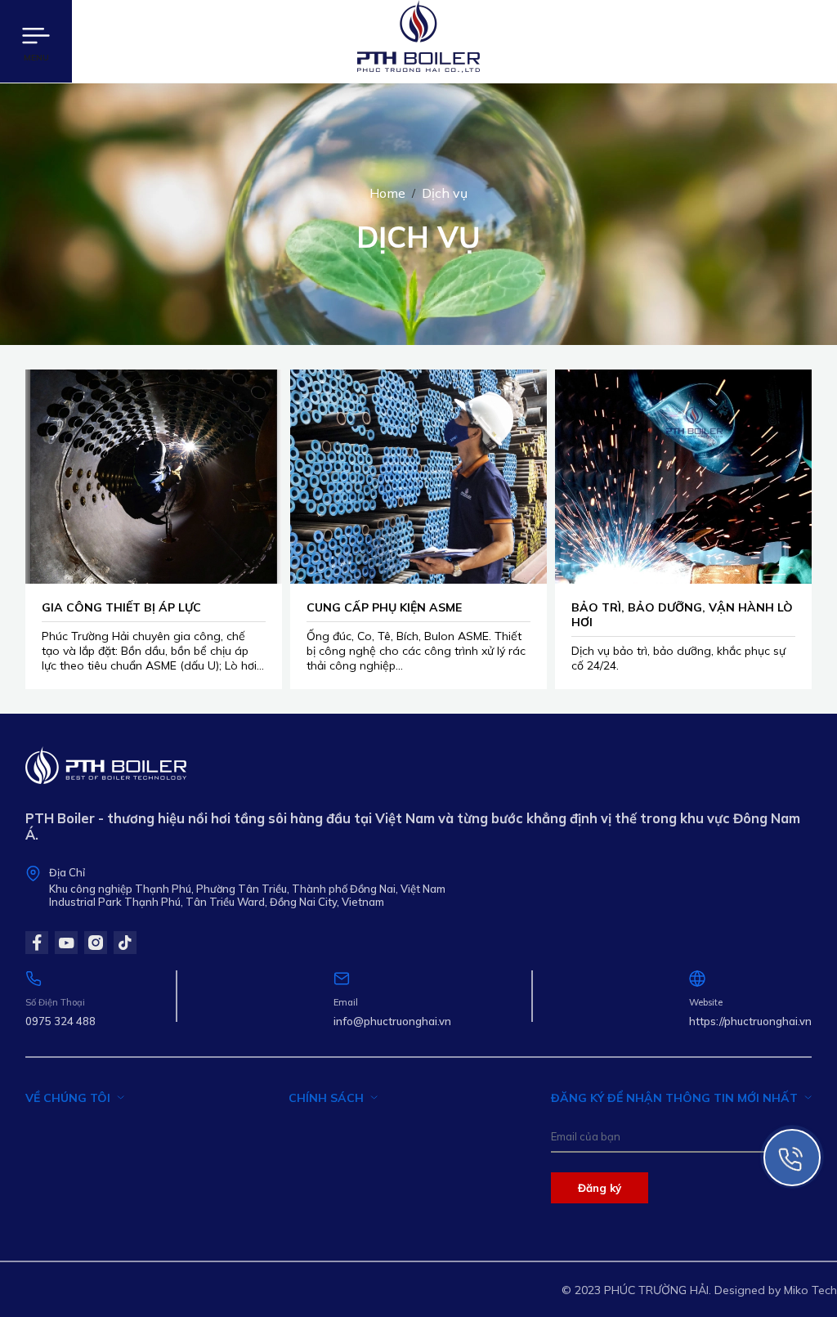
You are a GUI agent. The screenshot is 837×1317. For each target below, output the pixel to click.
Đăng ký (599, 1187)
